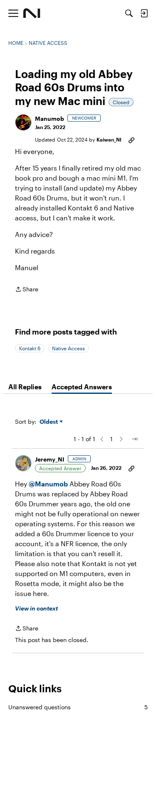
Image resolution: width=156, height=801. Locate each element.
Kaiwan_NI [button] (109, 139)
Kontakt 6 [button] (29, 348)
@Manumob (48, 484)
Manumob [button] (49, 118)
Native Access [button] (68, 348)
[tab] (25, 387)
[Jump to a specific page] (134, 439)
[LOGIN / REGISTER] (143, 13)
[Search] (128, 13)
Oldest (49, 422)
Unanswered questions (78, 707)
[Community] (31, 13)
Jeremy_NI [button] (49, 459)
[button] (23, 122)
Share (26, 290)
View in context (36, 608)
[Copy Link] (131, 139)
